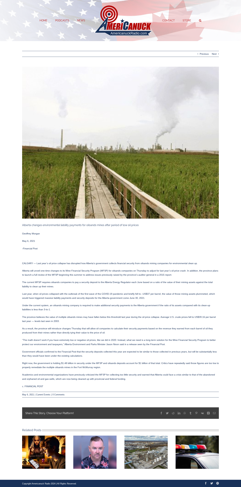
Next (214, 54)
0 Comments (58, 394)
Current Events (43, 394)
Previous (204, 54)
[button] (187, 20)
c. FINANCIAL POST (32, 386)
